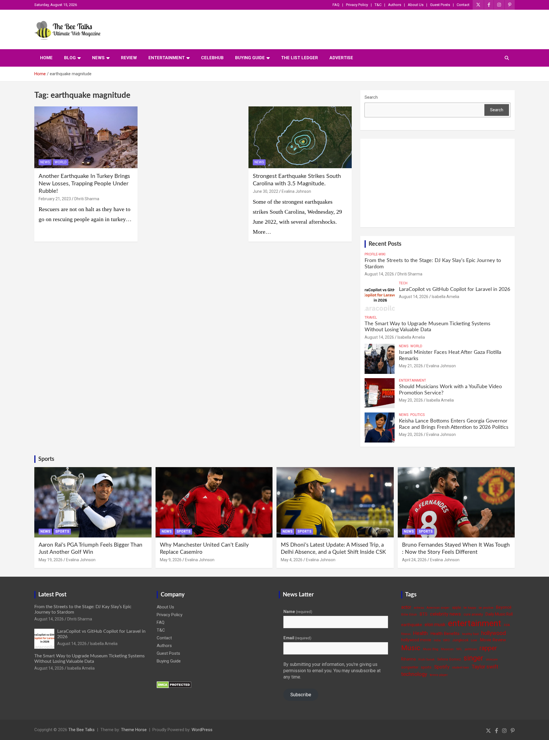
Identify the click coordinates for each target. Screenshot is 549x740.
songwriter (409, 667)
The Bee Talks (81, 729)
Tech (403, 283)
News (98, 57)
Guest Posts (440, 5)
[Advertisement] (437, 183)
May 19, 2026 (51, 560)
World (61, 162)
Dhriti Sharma (86, 199)
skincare (492, 659)
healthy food (470, 634)
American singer (438, 608)
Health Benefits (445, 633)
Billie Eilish (409, 614)
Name (297, 611)
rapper (488, 648)
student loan (460, 667)
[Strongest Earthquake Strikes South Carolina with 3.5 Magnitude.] (300, 137)
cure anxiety (473, 614)
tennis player (439, 675)
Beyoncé (504, 607)
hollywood (493, 633)
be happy (470, 608)
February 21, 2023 (55, 199)
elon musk (435, 624)
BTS (423, 614)
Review (129, 57)
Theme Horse (134, 729)
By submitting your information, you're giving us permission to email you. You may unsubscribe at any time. (332, 671)
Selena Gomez (449, 659)
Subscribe (300, 694)
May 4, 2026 (292, 560)
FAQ (336, 5)
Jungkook (460, 640)
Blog (70, 57)
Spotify (441, 667)
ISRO (446, 640)
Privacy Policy (357, 5)
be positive (486, 608)
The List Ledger (299, 57)
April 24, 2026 (414, 560)
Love (474, 640)
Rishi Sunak (426, 659)
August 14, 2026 (379, 274)
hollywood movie (416, 640)
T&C (378, 5)
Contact (463, 5)
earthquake (411, 624)
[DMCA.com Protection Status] (174, 684)
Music (410, 648)
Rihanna (408, 659)
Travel (371, 318)
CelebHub (212, 57)
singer (473, 658)
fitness (406, 634)
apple (456, 607)
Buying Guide (250, 57)
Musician (447, 649)
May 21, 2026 (411, 366)
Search (371, 97)
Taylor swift (485, 667)
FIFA (507, 625)
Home (46, 57)
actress (419, 608)
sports (426, 667)
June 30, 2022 (265, 191)
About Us (415, 5)
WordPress (202, 729)
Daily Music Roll (499, 614)
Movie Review (493, 639)
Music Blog (430, 649)
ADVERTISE (341, 57)
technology (414, 674)
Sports (46, 459)
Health (420, 633)
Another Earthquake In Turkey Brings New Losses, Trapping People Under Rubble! (84, 183)
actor (406, 607)
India (437, 640)
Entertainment (166, 57)
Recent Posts (385, 244)
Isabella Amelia (445, 296)
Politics (417, 415)
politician (471, 649)
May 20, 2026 (411, 400)
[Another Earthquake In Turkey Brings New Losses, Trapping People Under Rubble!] (86, 137)
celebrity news (445, 614)
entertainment (474, 623)
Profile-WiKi (375, 254)
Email (297, 637)
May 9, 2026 (171, 560)
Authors (394, 5)
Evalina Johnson (296, 191)
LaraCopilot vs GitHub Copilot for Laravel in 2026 (454, 289)
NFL (459, 649)
